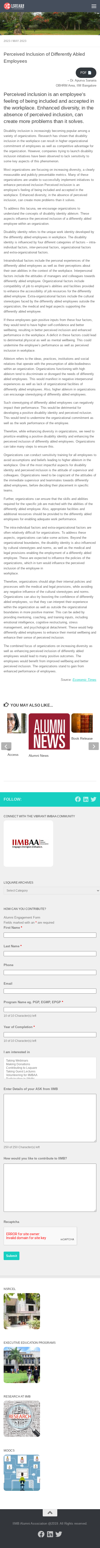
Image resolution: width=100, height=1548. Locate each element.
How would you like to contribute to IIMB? (35, 1158)
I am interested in (17, 1052)
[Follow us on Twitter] (93, 799)
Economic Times (84, 680)
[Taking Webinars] (50, 1061)
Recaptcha (11, 1222)
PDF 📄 (86, 73)
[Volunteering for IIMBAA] (50, 1075)
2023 (7, 41)
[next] (94, 746)
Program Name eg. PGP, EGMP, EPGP (33, 1002)
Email (8, 983)
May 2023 (19, 41)
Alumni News (39, 755)
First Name (13, 927)
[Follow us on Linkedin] (86, 799)
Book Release (82, 738)
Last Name (13, 946)
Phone (8, 965)
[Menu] (94, 6)
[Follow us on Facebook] (78, 799)
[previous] (6, 746)
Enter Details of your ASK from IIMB (31, 1089)
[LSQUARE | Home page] (17, 6)
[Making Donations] (50, 1064)
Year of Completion (19, 1027)
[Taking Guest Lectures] (50, 1071)
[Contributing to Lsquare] (50, 1068)
